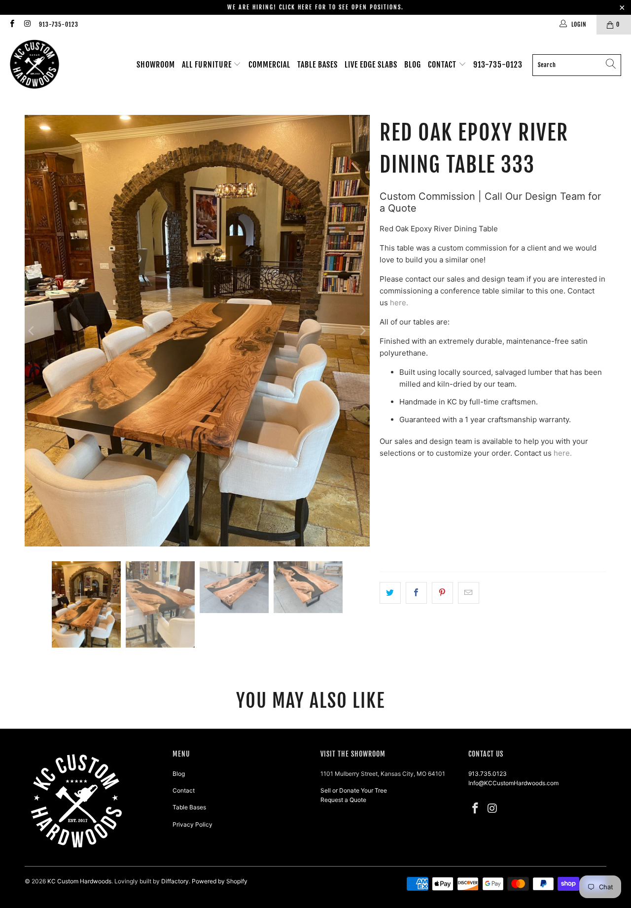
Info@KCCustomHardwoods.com (513, 783)
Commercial (269, 65)
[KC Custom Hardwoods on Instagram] (27, 24)
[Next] (362, 330)
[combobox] (576, 65)
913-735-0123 (58, 24)
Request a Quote (343, 799)
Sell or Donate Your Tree (353, 790)
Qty (385, 511)
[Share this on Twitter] (390, 593)
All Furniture (208, 65)
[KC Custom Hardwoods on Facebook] (11, 24)
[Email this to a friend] (468, 593)
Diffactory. (175, 881)
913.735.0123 (487, 773)
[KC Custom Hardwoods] (34, 64)
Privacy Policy (192, 824)
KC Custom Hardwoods (79, 881)
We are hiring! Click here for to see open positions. (315, 7)
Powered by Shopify (219, 881)
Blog (412, 65)
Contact (443, 65)
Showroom (156, 65)
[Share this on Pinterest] (442, 593)
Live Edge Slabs (371, 65)
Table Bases (317, 65)
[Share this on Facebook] (416, 593)
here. (399, 302)
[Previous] (32, 330)
